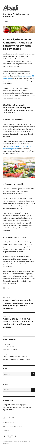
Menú (6, 21)
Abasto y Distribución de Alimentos (13, 442)
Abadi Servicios (23, 288)
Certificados (7, 431)
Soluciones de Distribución (12, 426)
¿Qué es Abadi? (8, 418)
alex (6, 288)
